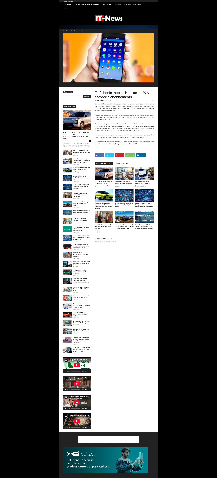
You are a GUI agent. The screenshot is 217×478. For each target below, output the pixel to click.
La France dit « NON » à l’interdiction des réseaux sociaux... (80, 220)
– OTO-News (117, 4)
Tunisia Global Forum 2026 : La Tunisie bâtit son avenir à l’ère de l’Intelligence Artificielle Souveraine (144, 226)
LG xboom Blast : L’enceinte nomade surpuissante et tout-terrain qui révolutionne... (81, 246)
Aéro (66, 9)
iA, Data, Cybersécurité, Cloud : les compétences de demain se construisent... (81, 237)
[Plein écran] (88, 371)
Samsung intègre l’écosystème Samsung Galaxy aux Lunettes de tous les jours (81, 305)
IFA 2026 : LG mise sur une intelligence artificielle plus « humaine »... (80, 254)
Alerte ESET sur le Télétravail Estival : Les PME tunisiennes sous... (81, 289)
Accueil (65, 31)
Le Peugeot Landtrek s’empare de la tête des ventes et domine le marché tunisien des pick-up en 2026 (124, 226)
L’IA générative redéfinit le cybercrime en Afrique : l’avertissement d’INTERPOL (81, 280)
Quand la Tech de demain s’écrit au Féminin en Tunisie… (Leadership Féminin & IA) (103, 226)
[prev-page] (96, 232)
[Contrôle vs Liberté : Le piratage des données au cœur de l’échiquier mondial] (124, 195)
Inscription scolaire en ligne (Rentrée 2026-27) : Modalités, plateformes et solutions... (81, 160)
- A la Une (70, 31)
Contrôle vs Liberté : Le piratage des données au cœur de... (81, 177)
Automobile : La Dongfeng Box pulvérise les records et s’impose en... (81, 169)
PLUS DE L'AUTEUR (121, 164)
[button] (152, 5)
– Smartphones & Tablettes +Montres (87, 4)
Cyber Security (107, 4)
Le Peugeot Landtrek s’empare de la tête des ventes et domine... (81, 203)
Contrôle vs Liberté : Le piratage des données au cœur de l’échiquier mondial (124, 205)
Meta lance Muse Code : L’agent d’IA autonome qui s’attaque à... (82, 263)
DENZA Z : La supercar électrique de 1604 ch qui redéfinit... (80, 314)
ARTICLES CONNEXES (104, 164)
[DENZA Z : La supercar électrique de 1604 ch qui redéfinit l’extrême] (67, 315)
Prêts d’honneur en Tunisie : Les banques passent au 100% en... (81, 152)
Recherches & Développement (133, 4)
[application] (77, 365)
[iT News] (108, 18)
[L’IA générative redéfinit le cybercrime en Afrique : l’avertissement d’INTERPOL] (67, 281)
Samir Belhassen (100, 100)
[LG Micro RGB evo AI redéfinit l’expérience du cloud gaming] (67, 323)
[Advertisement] (108, 439)
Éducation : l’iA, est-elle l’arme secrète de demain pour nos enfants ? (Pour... (81, 349)
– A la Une (67, 4)
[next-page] (98, 232)
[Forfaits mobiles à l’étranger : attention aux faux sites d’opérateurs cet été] (67, 229)
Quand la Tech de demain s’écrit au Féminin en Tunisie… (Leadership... (81, 195)
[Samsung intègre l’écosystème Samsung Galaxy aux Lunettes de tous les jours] (67, 306)
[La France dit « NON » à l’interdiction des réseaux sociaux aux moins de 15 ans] (67, 221)
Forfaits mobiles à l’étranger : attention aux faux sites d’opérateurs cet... (81, 229)
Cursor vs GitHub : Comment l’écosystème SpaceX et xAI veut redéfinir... (81, 186)
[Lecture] (65, 371)
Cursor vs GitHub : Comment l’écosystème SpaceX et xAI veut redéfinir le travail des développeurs (144, 205)
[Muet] (86, 371)
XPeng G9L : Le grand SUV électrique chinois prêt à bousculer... (80, 271)
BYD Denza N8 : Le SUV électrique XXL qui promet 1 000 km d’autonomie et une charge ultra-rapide (76, 135)
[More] (148, 155)
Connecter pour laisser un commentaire (105, 241)
